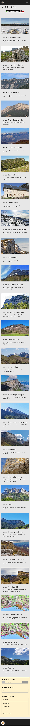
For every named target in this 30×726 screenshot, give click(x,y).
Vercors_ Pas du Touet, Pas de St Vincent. (14, 559)
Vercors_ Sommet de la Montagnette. (13, 65)
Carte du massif (6, 690)
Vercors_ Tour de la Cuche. (10, 642)
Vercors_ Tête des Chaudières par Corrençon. (15, 422)
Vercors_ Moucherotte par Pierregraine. (14, 394)
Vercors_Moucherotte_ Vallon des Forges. (14, 312)
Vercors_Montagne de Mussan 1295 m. (13, 614)
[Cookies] (3, 723)
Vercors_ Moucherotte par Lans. (11, 92)
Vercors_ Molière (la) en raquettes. (12, 37)
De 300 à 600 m (6, 703)
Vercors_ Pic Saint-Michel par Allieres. (13, 284)
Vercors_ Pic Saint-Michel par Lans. (12, 147)
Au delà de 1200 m (7, 713)
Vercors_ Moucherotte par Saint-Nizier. (13, 120)
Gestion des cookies (15, 724)
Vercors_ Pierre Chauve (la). (10, 587)
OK (25, 682)
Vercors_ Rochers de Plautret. (11, 175)
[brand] (3, 2)
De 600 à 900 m (6, 706)
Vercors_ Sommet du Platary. (11, 367)
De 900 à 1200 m (7, 710)
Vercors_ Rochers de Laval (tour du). (13, 477)
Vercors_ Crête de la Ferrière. (11, 339)
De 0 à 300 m (6, 699)
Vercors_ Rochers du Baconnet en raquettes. (15, 229)
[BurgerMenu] (27, 2)
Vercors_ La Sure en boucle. (10, 257)
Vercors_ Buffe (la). (8, 504)
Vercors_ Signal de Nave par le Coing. (13, 532)
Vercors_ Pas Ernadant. (9, 668)
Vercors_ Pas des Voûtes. (9, 449)
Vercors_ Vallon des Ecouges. (10, 202)
